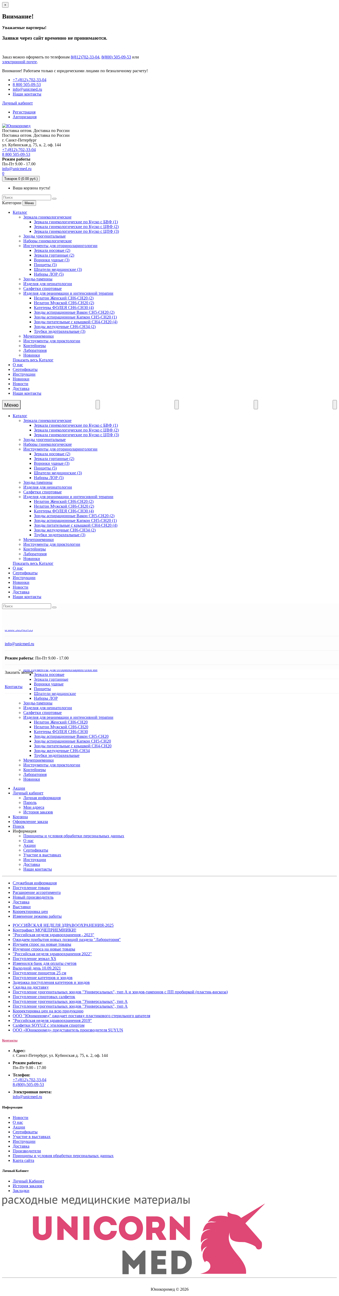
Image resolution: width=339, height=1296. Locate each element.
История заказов (38, 812)
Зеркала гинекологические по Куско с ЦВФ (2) (76, 226)
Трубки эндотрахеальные (56, 755)
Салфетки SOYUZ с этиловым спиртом (48, 1025)
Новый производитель (33, 897)
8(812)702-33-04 (85, 57)
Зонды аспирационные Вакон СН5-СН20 (71, 736)
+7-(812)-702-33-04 (29, 80)
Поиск (18, 826)
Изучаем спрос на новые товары (42, 944)
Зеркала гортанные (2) (54, 255)
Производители (27, 1151)
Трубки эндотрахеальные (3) (59, 331)
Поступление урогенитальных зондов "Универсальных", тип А (70, 1001)
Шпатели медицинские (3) (58, 269)
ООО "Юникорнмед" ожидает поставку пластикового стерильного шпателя (81, 1015)
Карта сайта (23, 1160)
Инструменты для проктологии (51, 341)
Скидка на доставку (31, 987)
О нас (18, 364)
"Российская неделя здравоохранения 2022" (52, 954)
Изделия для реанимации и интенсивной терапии (68, 293)
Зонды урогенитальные (44, 236)
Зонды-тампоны (37, 279)
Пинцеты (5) (45, 264)
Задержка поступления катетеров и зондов (51, 982)
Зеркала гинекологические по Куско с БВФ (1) (76, 222)
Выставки (22, 906)
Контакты (14, 686)
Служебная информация (35, 883)
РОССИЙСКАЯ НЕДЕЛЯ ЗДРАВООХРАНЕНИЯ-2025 (63, 925)
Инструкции (24, 374)
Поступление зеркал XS (34, 958)
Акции (19, 788)
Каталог (20, 212)
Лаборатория (35, 350)
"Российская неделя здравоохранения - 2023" (53, 935)
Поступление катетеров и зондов (43, 977)
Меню (29, 203)
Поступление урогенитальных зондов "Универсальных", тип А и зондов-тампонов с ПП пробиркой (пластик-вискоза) (120, 992)
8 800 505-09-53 (27, 84)
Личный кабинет (28, 793)
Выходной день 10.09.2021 (37, 968)
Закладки (21, 1190)
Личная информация (42, 797)
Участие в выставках (42, 855)
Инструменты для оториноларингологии (60, 245)
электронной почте (19, 62)
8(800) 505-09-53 (116, 57)
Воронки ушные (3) (51, 260)
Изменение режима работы (37, 916)
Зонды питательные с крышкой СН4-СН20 (72, 746)
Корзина (20, 817)
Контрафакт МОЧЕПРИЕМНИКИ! (44, 930)
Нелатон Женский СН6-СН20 (61, 722)
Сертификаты (25, 369)
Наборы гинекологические (47, 241)
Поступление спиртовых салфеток (44, 996)
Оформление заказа (30, 821)
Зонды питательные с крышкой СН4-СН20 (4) (75, 322)
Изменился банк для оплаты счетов (45, 963)
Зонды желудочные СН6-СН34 (62, 750)
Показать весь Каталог (33, 360)
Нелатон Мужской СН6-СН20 (61, 727)
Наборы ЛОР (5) (49, 274)
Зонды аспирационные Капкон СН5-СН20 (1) (75, 317)
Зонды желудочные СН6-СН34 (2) (65, 326)
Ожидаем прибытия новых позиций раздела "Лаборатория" (67, 939)
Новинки (31, 355)
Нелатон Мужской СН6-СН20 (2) (64, 303)
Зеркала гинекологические (47, 217)
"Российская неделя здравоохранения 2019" (52, 1020)
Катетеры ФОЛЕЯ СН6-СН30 (61, 731)
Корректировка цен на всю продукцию (48, 1011)
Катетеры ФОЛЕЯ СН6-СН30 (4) (64, 307)
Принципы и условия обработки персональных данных (73, 836)
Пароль (30, 802)
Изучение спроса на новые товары (44, 949)
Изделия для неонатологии (47, 283)
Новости (20, 383)
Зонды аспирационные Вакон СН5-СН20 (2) (74, 312)
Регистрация (24, 112)
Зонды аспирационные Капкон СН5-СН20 (72, 741)
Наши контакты (27, 94)
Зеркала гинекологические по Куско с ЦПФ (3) (76, 231)
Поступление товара (31, 887)
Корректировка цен (30, 911)
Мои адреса (33, 807)
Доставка (21, 388)
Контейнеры (34, 345)
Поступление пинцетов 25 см (39, 973)
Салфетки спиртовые (42, 288)
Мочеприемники (38, 336)
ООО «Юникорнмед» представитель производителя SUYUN (68, 1030)
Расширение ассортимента (37, 892)
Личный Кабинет (28, 1181)
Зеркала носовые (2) (52, 250)
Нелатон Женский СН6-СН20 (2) (63, 298)
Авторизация (25, 117)
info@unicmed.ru (27, 89)
